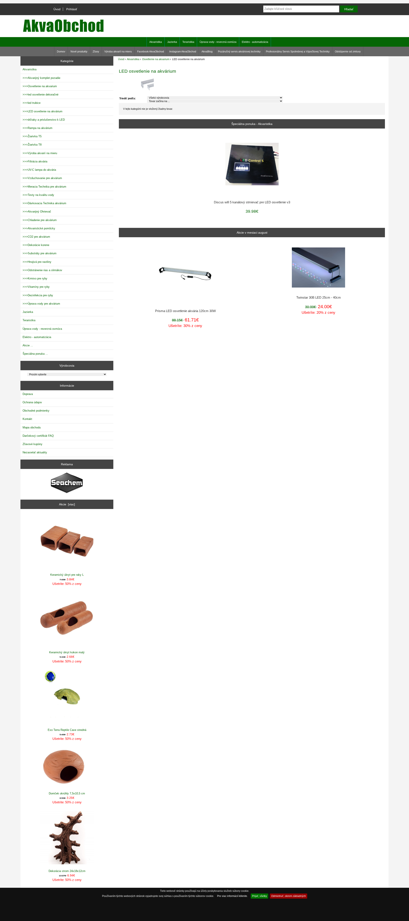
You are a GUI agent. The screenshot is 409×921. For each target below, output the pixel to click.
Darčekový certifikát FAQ (38, 435)
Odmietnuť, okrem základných (288, 896)
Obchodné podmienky (36, 410)
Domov (61, 51)
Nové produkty (79, 51)
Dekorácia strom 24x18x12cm (67, 871)
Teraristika (188, 41)
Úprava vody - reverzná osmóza (218, 41)
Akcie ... (28, 345)
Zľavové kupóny (32, 444)
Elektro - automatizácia (255, 41)
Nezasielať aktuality (35, 452)
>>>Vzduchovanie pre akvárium (42, 178)
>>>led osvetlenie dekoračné (40, 94)
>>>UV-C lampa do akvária (39, 169)
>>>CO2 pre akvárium (36, 236)
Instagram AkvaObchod (182, 51)
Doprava (28, 394)
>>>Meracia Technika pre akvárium (44, 186)
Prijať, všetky (259, 896)
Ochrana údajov (32, 402)
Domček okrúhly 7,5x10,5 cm (67, 793)
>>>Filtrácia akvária (35, 161)
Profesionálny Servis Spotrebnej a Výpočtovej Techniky (298, 51)
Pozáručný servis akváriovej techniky (239, 51)
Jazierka (172, 41)
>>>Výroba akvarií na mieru (40, 153)
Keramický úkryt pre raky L (67, 574)
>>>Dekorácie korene (36, 245)
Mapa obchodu (32, 427)
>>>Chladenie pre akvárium (40, 220)
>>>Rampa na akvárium (37, 128)
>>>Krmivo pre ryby (35, 278)
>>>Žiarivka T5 (32, 136)
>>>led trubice (31, 102)
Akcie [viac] (67, 504)
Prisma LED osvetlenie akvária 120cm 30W (185, 311)
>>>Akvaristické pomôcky (39, 228)
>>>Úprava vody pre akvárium (41, 303)
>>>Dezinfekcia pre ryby (38, 295)
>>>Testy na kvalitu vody (38, 195)
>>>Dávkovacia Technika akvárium (44, 203)
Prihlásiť (71, 9)
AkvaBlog (207, 51)
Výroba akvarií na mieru (118, 51)
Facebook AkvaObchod (150, 51)
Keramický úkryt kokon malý (67, 652)
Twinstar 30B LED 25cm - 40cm (318, 297)
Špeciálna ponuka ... (35, 353)
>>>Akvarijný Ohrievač (37, 211)
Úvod (56, 9)
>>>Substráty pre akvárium (39, 253)
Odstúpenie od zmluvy (348, 51)
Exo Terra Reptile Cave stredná (67, 730)
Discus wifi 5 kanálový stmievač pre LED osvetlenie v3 (252, 202)
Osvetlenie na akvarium (155, 59)
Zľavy (96, 51)
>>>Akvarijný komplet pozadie (41, 78)
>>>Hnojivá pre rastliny (37, 261)
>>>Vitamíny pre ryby (36, 286)
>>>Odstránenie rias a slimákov (42, 270)
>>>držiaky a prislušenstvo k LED (44, 119)
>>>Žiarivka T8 (32, 144)
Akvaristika (133, 59)
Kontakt (27, 419)
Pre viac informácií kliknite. (232, 896)
